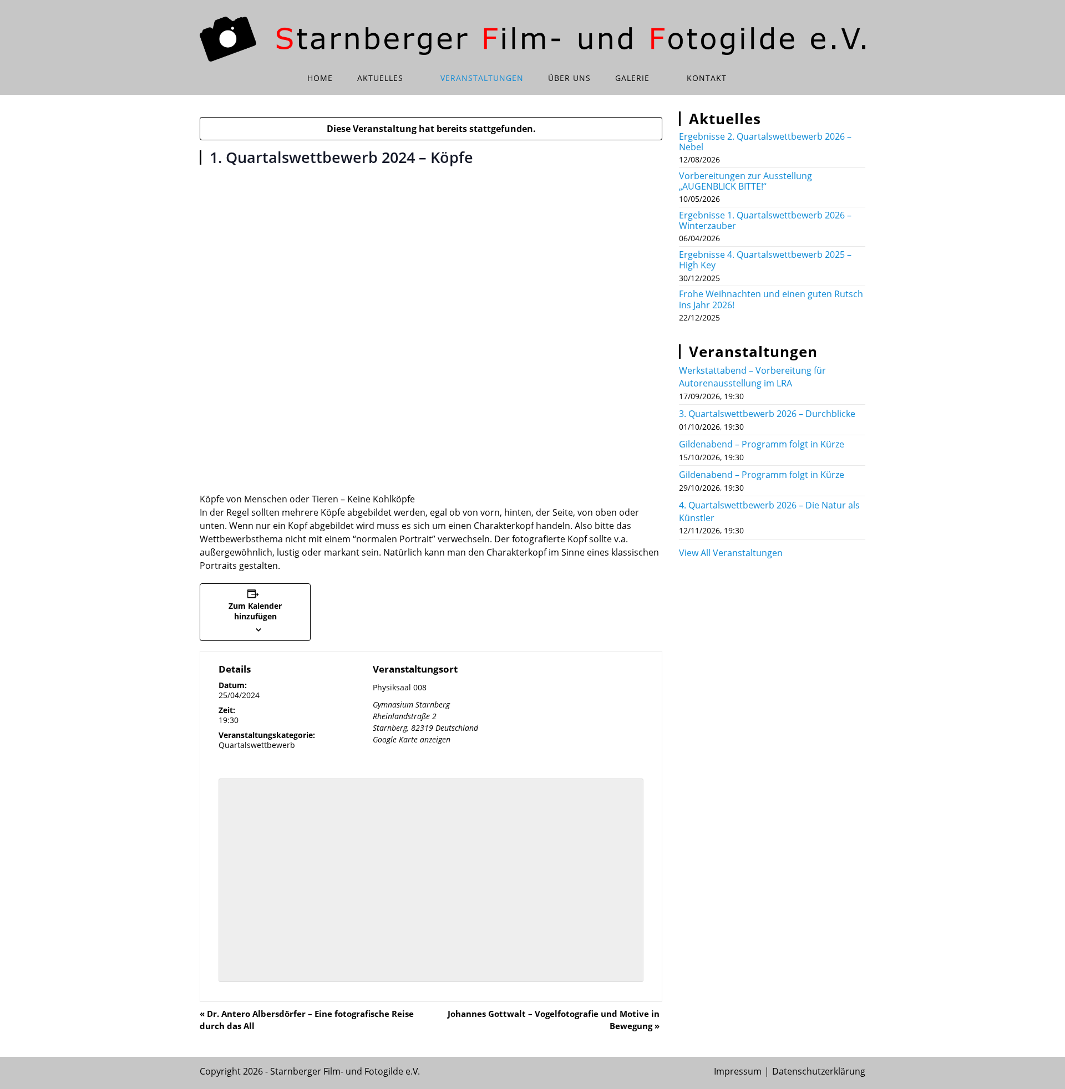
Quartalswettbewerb (257, 745)
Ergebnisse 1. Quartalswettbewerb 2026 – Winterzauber (765, 220)
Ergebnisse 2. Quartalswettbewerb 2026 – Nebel (765, 141)
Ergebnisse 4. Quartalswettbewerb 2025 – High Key (765, 259)
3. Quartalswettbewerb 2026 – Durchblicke (767, 414)
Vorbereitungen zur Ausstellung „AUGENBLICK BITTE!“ (745, 181)
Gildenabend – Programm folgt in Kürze (761, 444)
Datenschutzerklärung (818, 1071)
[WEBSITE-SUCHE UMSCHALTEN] (754, 78)
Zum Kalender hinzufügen (255, 611)
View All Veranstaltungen (731, 553)
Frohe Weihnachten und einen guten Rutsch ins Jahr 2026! (771, 299)
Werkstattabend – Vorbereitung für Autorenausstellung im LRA (752, 376)
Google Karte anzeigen (411, 739)
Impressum (738, 1071)
